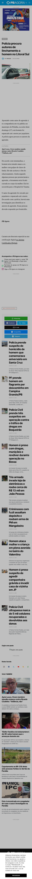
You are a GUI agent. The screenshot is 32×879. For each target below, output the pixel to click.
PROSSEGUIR (16, 875)
